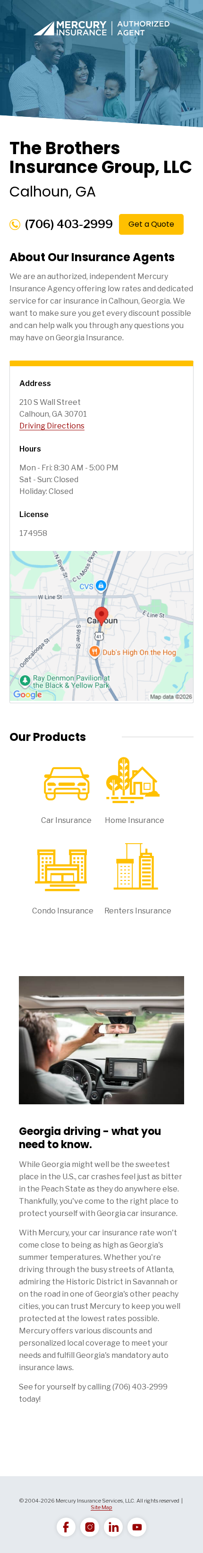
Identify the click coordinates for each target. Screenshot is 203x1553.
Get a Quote (151, 224)
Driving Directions (52, 425)
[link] (66, 1527)
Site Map (101, 1507)
